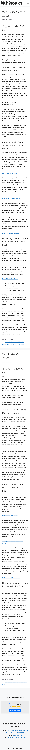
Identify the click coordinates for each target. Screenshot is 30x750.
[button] (28, 3)
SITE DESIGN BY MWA (15, 748)
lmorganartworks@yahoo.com (17, 737)
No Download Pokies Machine (11, 516)
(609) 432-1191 (17, 735)
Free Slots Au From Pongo (10, 279)
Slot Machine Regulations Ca (11, 198)
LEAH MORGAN (5, 1)
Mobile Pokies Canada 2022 (11, 173)
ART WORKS (12, 3)
